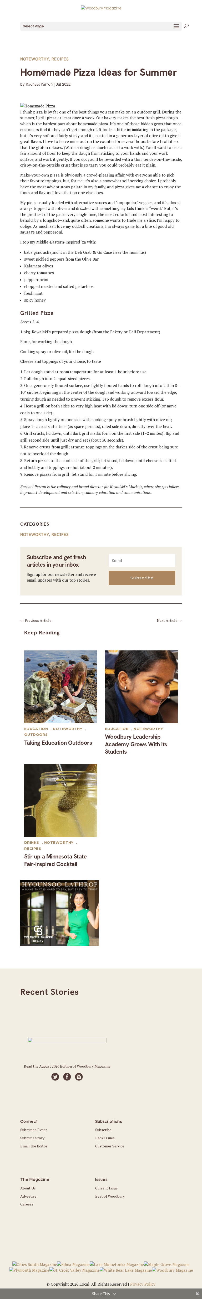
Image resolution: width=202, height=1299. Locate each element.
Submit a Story (32, 1137)
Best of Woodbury (110, 1196)
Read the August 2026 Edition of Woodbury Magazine (67, 1066)
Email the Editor (33, 1145)
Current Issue (106, 1188)
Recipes (60, 59)
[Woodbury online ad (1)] (59, 944)
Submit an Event (33, 1129)
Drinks (31, 842)
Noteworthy (34, 59)
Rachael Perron (39, 84)
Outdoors (36, 734)
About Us (28, 1188)
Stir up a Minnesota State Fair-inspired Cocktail (55, 860)
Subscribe (103, 1129)
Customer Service (109, 1145)
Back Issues (105, 1137)
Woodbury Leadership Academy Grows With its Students (136, 744)
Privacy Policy (142, 1284)
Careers (26, 1204)
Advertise (28, 1196)
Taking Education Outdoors (58, 743)
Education (36, 729)
